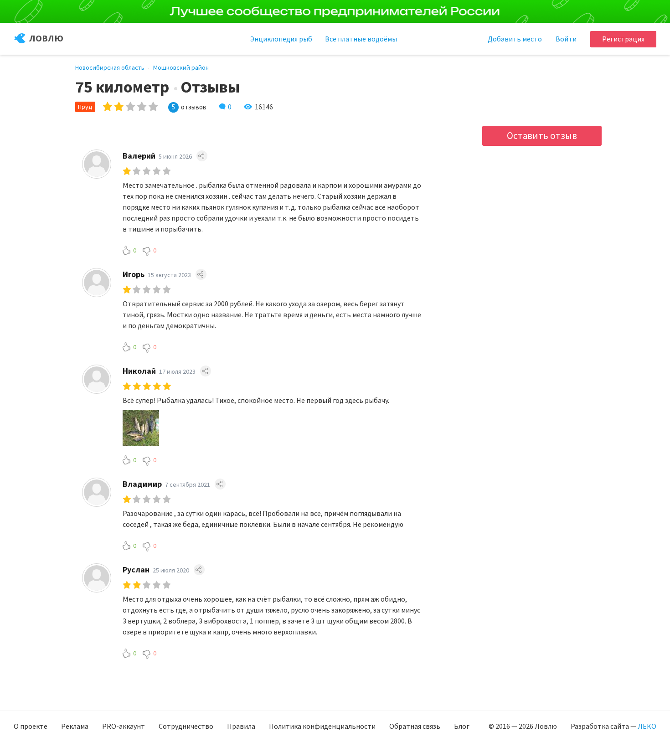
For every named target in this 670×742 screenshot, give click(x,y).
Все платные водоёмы (361, 38)
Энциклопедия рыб (281, 38)
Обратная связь (414, 726)
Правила (241, 726)
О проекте (30, 726)
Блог (461, 726)
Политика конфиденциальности (322, 726)
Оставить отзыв (542, 135)
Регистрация (623, 38)
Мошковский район (181, 67)
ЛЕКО (647, 726)
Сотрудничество (186, 726)
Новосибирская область (109, 67)
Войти (566, 38)
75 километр (122, 87)
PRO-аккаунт (123, 726)
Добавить (515, 38)
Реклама (74, 726)
